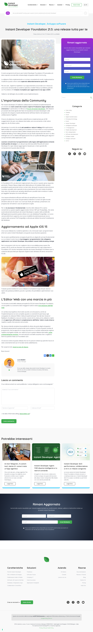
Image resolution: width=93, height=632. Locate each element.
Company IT (30, 577)
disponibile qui (24, 414)
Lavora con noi (62, 577)
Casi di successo (31, 580)
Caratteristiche (32, 5)
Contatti (64, 574)
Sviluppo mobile (70, 136)
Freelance (29, 572)
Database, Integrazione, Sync (15, 582)
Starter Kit (83, 580)
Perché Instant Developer (14, 572)
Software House (31, 574)
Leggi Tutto (10, 483)
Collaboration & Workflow (14, 585)
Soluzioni (42, 5)
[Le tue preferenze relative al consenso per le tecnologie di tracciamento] (2, 629)
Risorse (51, 5)
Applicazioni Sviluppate (33, 582)
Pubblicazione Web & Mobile (14, 577)
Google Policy (44, 618)
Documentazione (81, 572)
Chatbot (68, 112)
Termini (50, 618)
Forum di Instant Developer (36, 109)
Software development (72, 134)
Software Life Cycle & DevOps (15, 580)
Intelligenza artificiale (71, 125)
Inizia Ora (83, 585)
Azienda (59, 5)
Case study (69, 110)
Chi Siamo (63, 572)
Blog (84, 577)
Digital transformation (71, 117)
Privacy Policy (42, 628)
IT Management (70, 127)
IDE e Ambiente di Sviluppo (14, 574)
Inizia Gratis (76, 5)
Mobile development (71, 130)
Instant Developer (36, 23)
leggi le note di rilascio (20, 347)
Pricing (68, 5)
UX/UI (67, 140)
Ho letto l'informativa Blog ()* (16, 414)
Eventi (67, 121)
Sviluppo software (56, 23)
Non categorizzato (71, 132)
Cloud (67, 114)
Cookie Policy (50, 628)
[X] (47, 355)
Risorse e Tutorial (81, 574)
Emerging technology (71, 119)
